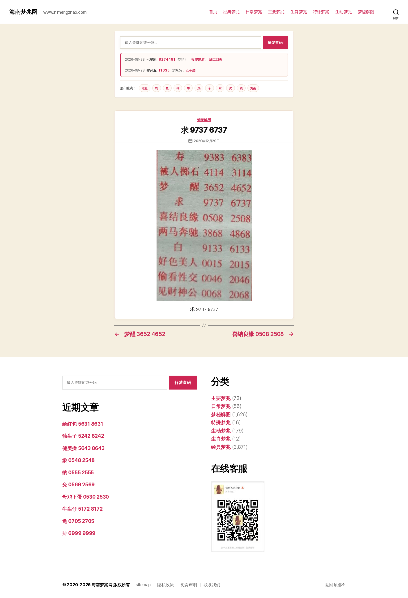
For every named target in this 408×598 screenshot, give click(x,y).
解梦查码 (275, 42)
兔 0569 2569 (78, 485)
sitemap (143, 584)
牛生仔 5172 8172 (82, 509)
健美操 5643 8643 (83, 448)
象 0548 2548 (78, 460)
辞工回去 (215, 59)
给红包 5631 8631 (82, 424)
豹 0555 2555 (78, 472)
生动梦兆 (343, 11)
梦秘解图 (366, 11)
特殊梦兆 (321, 11)
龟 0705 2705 (78, 521)
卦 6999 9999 (78, 533)
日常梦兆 (254, 11)
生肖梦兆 (298, 11)
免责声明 (188, 584)
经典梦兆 (231, 11)
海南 (253, 88)
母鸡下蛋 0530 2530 (85, 497)
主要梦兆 (276, 11)
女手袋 (191, 70)
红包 (145, 88)
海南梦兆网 (23, 12)
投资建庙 (198, 59)
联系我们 (212, 584)
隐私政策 (165, 584)
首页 (213, 11)
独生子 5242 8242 (83, 436)
